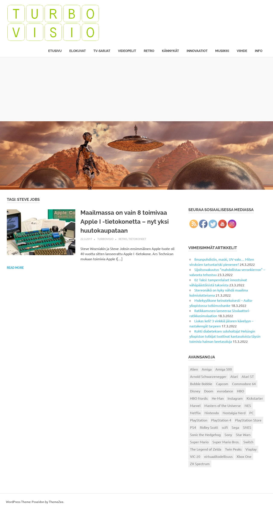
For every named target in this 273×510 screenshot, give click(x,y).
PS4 (193, 427)
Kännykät (170, 51)
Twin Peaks (233, 449)
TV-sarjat (101, 51)
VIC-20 (195, 456)
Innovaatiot (197, 51)
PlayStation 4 (221, 420)
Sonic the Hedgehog (205, 434)
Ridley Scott (209, 427)
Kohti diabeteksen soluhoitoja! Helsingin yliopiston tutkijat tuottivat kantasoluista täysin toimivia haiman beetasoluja (224, 336)
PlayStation (198, 420)
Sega (235, 427)
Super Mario (199, 442)
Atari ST (248, 376)
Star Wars (243, 434)
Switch (248, 442)
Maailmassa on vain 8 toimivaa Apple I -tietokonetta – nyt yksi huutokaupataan (124, 221)
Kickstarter (255, 398)
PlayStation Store (248, 420)
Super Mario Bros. (226, 442)
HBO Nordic (199, 398)
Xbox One (244, 456)
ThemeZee (56, 502)
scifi (225, 427)
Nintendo (212, 413)
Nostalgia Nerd (234, 413)
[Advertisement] (136, 89)
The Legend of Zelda (205, 449)
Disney (195, 391)
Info (258, 51)
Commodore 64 (244, 383)
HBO (240, 391)
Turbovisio (105, 239)
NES (248, 405)
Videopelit (127, 51)
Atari (234, 376)
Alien (194, 369)
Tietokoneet (137, 239)
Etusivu (55, 51)
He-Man (218, 398)
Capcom (222, 383)
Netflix (195, 413)
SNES (247, 427)
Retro (149, 51)
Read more (15, 267)
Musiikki (222, 51)
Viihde (242, 51)
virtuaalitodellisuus (218, 456)
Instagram (235, 398)
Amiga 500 (223, 369)
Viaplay (251, 449)
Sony (228, 434)
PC (251, 413)
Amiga (207, 369)
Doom (208, 391)
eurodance (225, 391)
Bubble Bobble (201, 383)
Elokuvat (77, 51)
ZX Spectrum (200, 463)
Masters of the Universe (222, 405)
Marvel (195, 405)
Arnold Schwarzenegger (208, 376)
